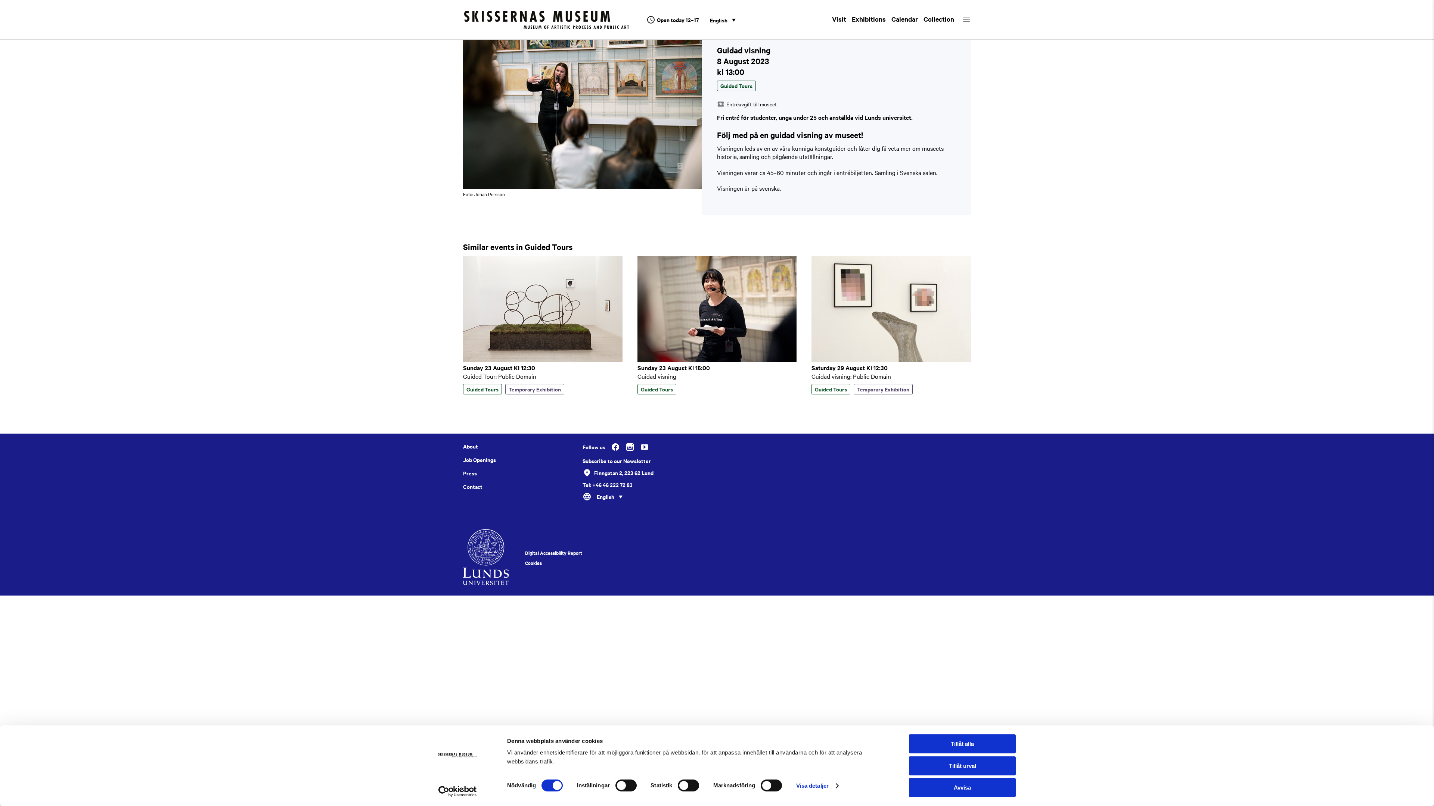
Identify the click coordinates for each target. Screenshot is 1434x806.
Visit (839, 19)
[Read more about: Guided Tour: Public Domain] (543, 359)
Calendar (904, 19)
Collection (939, 19)
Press (470, 473)
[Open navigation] (973, 20)
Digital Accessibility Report (553, 553)
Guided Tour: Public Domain (499, 376)
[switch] (626, 785)
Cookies (533, 563)
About (470, 446)
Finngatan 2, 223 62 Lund (624, 473)
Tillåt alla (962, 744)
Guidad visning (656, 376)
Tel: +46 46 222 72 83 (608, 484)
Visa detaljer (812, 785)
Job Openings (479, 459)
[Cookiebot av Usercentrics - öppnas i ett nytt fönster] (457, 791)
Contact (472, 486)
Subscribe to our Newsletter (617, 461)
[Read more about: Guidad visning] (717, 359)
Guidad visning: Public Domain (851, 376)
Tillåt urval (962, 766)
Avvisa (962, 787)
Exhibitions (869, 19)
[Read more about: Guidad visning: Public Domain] (891, 359)
